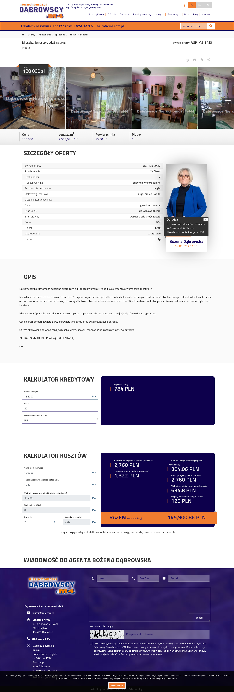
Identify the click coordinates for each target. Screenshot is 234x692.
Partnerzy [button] (173, 14)
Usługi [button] (158, 14)
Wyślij (199, 617)
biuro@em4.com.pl (110, 25)
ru (199, 5)
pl (191, 5)
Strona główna (96, 14)
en (208, 5)
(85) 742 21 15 (84, 25)
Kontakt (206, 14)
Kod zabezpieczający (101, 626)
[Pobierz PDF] (201, 60)
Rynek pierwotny (142, 14)
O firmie (112, 14)
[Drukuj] (194, 60)
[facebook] (184, 5)
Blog (195, 14)
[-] (32, 98)
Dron (186, 14)
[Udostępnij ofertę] (208, 60)
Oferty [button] (123, 14)
